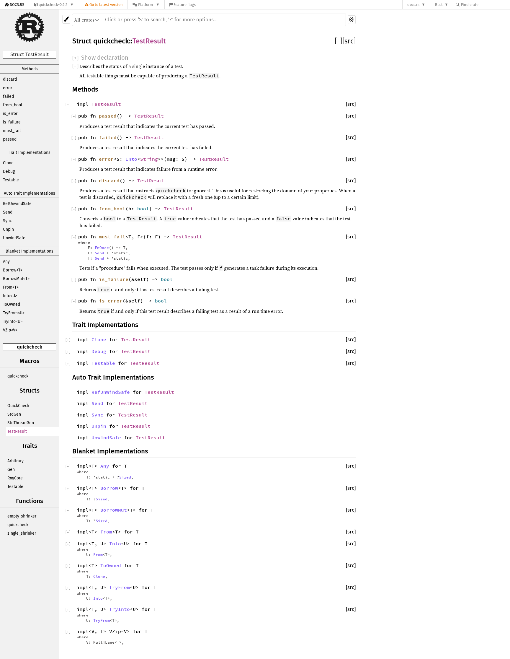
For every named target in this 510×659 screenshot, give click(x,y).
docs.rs (413, 4)
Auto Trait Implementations (29, 193)
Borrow (109, 488)
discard (10, 79)
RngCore (15, 478)
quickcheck (29, 347)
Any (6, 261)
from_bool (12, 105)
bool (143, 208)
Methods (30, 68)
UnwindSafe (14, 237)
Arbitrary (15, 460)
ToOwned (11, 304)
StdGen (14, 414)
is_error (10, 113)
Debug (9, 171)
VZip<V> (10, 330)
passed (10, 139)
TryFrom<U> (13, 312)
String (149, 159)
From (106, 532)
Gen (11, 469)
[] (338, 41)
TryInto (119, 609)
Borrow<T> (12, 270)
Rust (439, 4)
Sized (125, 477)
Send (7, 212)
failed (8, 96)
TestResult (17, 431)
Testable (11, 180)
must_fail (12, 130)
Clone (8, 162)
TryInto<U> (12, 321)
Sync (7, 220)
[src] (349, 41)
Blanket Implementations (29, 251)
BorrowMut (113, 510)
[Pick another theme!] (66, 19)
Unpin (8, 229)
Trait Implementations (29, 152)
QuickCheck (18, 405)
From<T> (11, 287)
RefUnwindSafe (17, 203)
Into (131, 159)
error (7, 87)
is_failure (12, 122)
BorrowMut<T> (16, 278)
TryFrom (119, 587)
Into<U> (10, 295)
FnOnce (102, 247)
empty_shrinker (21, 516)
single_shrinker (21, 533)
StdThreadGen (20, 422)
